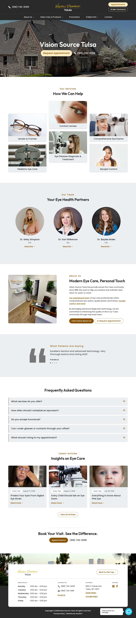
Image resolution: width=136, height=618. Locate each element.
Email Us (61, 595)
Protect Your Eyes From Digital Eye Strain (27, 497)
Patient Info (91, 17)
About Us (28, 17)
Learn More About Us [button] (81, 321)
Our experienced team (79, 298)
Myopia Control (108, 169)
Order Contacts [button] (118, 9)
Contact (108, 17)
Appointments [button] (118, 4)
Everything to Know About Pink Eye (106, 497)
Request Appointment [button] (56, 53)
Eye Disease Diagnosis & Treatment (68, 158)
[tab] (50, 362)
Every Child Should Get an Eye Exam (67, 497)
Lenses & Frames (27, 138)
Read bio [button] (29, 246)
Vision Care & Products (51, 17)
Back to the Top (106, 572)
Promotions (74, 17)
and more (81, 303)
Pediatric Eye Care (27, 169)
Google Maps (92, 596)
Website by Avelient (74, 614)
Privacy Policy (59, 614)
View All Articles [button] (68, 514)
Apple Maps (91, 592)
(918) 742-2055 (20, 6)
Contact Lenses (68, 126)
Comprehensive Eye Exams (109, 138)
